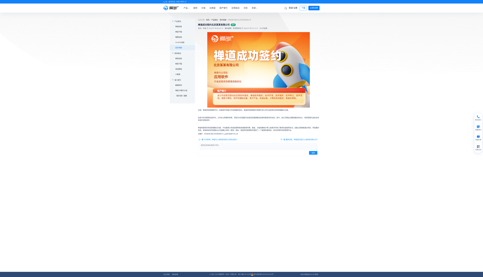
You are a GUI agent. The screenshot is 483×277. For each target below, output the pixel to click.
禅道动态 (178, 26)
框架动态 (178, 58)
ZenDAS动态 (179, 42)
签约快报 (178, 48)
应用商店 (236, 8)
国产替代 (223, 8)
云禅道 (212, 8)
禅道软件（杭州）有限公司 (227, 274)
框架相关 (178, 53)
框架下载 (178, 64)
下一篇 (299, 139)
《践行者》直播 (181, 96)
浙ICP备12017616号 (244, 274)
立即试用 (314, 8)
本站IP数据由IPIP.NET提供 (309, 274)
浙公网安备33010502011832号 (263, 274)
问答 (246, 8)
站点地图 (167, 274)
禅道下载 (178, 32)
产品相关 (178, 21)
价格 (203, 8)
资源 (254, 8)
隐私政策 (175, 274)
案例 (195, 8)
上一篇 (218, 139)
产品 (186, 8)
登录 (313, 153)
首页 (207, 20)
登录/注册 (293, 8)
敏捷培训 (178, 85)
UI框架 (177, 74)
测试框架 (178, 69)
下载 (303, 8)
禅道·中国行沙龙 (181, 90)
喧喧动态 (178, 37)
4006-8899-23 (181, 2)
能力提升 (178, 80)
